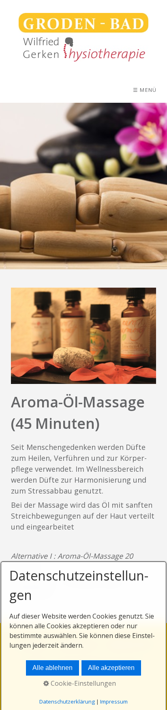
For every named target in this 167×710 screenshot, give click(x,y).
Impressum (114, 701)
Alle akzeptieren (111, 667)
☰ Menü (145, 89)
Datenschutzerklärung (67, 701)
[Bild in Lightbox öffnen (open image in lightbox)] (83, 336)
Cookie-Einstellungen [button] (82, 683)
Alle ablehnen (52, 667)
